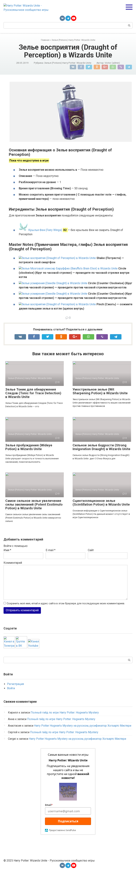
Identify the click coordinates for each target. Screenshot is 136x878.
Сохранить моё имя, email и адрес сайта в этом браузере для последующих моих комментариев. (66, 603)
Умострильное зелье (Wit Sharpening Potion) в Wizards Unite (100, 391)
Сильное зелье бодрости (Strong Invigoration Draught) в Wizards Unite (101, 447)
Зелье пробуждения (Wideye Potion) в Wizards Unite (28, 447)
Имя (7, 550)
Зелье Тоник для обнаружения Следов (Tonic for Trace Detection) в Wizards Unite (33, 393)
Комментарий (13, 562)
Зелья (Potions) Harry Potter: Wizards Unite (67, 62)
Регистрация (15, 684)
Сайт (91, 550)
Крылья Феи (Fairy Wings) (45, 230)
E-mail (50, 550)
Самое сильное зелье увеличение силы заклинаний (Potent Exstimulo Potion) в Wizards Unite (34, 504)
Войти (11, 688)
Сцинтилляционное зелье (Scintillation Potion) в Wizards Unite (101, 502)
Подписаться (68, 821)
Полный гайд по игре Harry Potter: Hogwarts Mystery (65, 712)
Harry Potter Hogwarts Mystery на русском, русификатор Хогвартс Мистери (82, 725)
